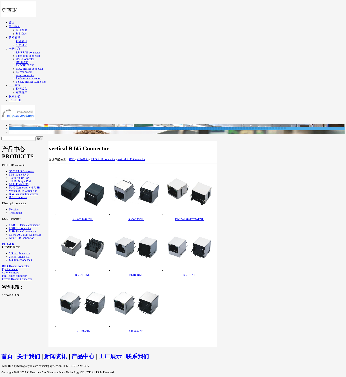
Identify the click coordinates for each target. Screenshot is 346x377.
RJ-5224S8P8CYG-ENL (189, 219)
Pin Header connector (28, 78)
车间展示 (21, 92)
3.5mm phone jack (19, 256)
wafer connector (25, 75)
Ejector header (24, 71)
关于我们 (14, 26)
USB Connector (25, 58)
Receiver (14, 209)
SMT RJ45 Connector (21, 171)
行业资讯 (21, 41)
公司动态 (21, 45)
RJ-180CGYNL (136, 330)
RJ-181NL (189, 275)
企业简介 (21, 30)
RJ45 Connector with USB (24, 187)
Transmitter (15, 212)
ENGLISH (15, 100)
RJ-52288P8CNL (82, 219)
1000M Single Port (20, 181)
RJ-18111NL (82, 275)
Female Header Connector (31, 81)
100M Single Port (19, 177)
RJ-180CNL (83, 330)
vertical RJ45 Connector (23, 190)
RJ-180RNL (136, 275)
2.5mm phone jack (19, 253)
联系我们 (14, 96)
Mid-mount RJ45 (19, 174)
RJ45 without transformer (23, 194)
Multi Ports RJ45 (18, 184)
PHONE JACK (25, 65)
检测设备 (21, 88)
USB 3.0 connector (20, 228)
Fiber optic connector (28, 55)
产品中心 (14, 48)
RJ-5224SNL (136, 219)
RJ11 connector (18, 197)
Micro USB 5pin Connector (25, 234)
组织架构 (21, 33)
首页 (11, 22)
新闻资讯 (14, 37)
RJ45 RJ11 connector (28, 52)
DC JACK (22, 62)
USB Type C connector (22, 231)
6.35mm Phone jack (20, 259)
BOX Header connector (29, 68)
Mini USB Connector (21, 237)
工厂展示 (14, 85)
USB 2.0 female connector (24, 224)
